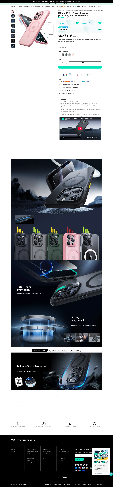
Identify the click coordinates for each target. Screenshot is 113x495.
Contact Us (61, 449)
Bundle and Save (47, 449)
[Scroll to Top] (111, 493)
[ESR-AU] (13, 6)
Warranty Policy (62, 458)
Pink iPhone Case (66, 10)
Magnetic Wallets (31, 462)
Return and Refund (63, 456)
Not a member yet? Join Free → (65, 34)
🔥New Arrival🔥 (59, 6)
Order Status (62, 453)
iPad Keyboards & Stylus (38, 6)
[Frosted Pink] (72, 54)
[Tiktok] (86, 465)
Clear (59, 54)
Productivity (29, 460)
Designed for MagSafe (32, 449)
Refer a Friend (46, 453)
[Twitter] (81, 465)
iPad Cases (29, 453)
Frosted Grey (69, 54)
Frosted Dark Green (66, 54)
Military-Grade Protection (40, 350)
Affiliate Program (47, 451)
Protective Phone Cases (32, 451)
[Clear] (59, 54)
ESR (16, 484)
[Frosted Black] (63, 54)
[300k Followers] (76, 465)
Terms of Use (48, 484)
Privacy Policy (57, 484)
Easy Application (75, 350)
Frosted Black (63, 54)
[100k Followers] (78, 465)
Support (79, 6)
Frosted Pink (72, 54)
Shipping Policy (62, 460)
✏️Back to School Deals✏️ (70, 6)
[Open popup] (100, 6)
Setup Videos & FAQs (64, 451)
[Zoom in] (52, 11)
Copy (77, 22)
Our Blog (13, 451)
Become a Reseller (15, 456)
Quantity (60, 59)
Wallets (52, 6)
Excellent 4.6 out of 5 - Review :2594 (53, 477)
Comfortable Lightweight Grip (58, 350)
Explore (84, 6)
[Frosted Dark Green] (66, 54)
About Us (13, 449)
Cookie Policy (77, 484)
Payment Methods (63, 462)
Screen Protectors (27, 6)
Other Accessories (31, 465)
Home (59, 10)
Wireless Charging (31, 458)
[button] (98, 6)
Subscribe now (79, 459)
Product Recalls (62, 465)
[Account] (89, 6)
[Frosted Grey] (69, 54)
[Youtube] (84, 465)
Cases (20, 6)
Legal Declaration (67, 484)
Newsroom (13, 453)
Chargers (47, 6)
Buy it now (80, 67)
